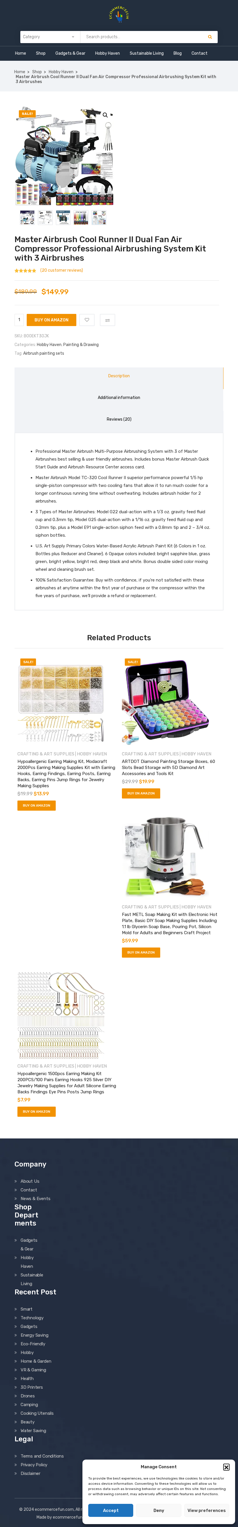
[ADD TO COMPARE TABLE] (107, 320)
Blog (178, 53)
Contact (200, 53)
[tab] (119, 378)
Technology (32, 1317)
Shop (41, 53)
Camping (29, 1404)
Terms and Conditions (42, 1456)
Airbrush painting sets (43, 353)
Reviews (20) (119, 419)
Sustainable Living (147, 53)
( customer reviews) (61, 270)
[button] (226, 1467)
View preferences (206, 1510)
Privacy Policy (34, 1464)
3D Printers (32, 1387)
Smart (27, 1309)
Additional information (119, 397)
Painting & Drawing (81, 344)
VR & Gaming (33, 1370)
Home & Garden (36, 1361)
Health (27, 1378)
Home (20, 53)
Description (119, 376)
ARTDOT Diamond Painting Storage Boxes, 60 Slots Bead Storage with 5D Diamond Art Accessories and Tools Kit (168, 767)
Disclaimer (30, 1473)
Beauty (28, 1422)
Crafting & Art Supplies (45, 754)
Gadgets (29, 1326)
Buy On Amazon (51, 320)
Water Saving (33, 1430)
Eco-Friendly (33, 1343)
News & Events (35, 1198)
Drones (28, 1396)
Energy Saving (34, 1335)
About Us (30, 1181)
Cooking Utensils (37, 1413)
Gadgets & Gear (70, 53)
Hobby (27, 1352)
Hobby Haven (107, 53)
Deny (159, 1510)
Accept (111, 1510)
